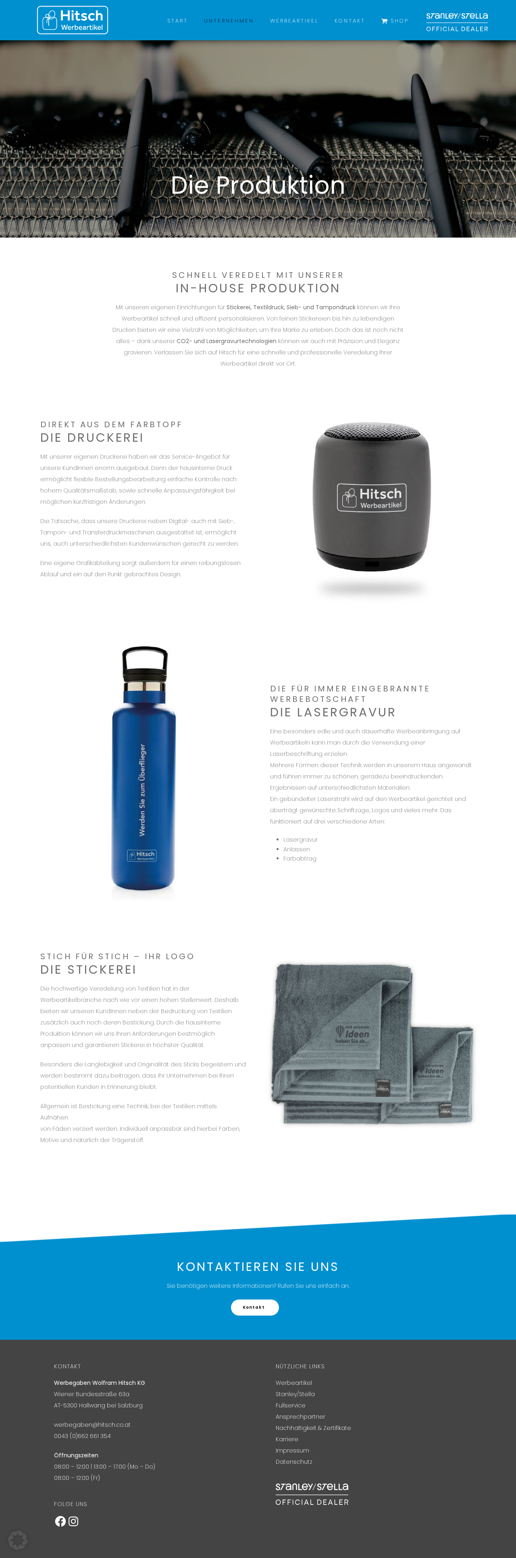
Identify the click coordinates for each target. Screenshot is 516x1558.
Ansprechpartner (300, 1417)
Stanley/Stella (295, 1394)
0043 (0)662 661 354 (82, 1436)
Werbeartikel (294, 21)
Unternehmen (229, 21)
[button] (17, 1540)
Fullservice (291, 1405)
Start (177, 21)
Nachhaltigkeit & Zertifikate (313, 1428)
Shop (400, 21)
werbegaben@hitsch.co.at (92, 1425)
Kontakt (350, 21)
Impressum (292, 1450)
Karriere (287, 1439)
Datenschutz (294, 1462)
